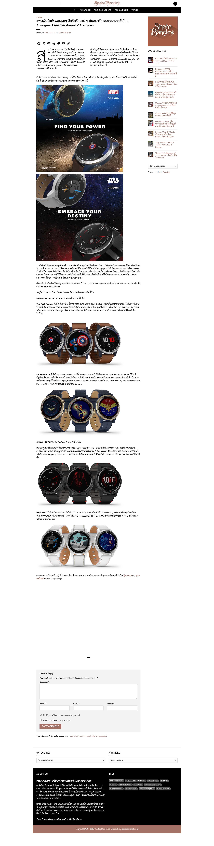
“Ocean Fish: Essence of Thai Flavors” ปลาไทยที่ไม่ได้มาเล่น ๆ (166, 155)
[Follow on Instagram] (41, 4)
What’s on (85, 10)
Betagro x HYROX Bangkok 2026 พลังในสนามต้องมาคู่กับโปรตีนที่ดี (166, 72)
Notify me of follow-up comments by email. (61, 715)
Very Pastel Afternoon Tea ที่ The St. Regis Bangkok (164, 144)
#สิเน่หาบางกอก (116, 781)
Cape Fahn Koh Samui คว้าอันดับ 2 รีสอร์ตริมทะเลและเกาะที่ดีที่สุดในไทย (166, 94)
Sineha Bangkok (65, 32)
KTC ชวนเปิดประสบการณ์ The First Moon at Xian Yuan (166, 60)
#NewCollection (125, 785)
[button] (175, 4)
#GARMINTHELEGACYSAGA (135, 781)
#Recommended (116, 789)
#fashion (138, 785)
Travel (135, 10)
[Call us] (57, 4)
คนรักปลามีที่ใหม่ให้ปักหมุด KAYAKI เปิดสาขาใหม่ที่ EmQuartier (166, 84)
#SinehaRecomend (163, 789)
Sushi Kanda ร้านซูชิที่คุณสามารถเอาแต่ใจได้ (165, 114)
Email (76, 703)
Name (43, 703)
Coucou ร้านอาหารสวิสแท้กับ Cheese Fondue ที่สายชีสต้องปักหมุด (166, 105)
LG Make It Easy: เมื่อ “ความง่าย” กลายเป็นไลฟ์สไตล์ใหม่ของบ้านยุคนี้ (165, 123)
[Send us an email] (54, 4)
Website (110, 703)
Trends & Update (102, 10)
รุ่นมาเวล (128, 575)
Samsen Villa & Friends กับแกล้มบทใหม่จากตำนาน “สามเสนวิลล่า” (165, 134)
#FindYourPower (131, 789)
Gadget (39, 17)
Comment (44, 682)
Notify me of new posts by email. (57, 720)
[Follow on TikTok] (44, 4)
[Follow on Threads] (51, 4)
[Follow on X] (48, 4)
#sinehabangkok (146, 789)
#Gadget (164, 781)
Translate (167, 172)
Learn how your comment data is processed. (88, 735)
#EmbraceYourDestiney (153, 785)
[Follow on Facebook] (38, 4)
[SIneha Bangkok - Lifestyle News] (107, 3)
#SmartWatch (153, 781)
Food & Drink (121, 10)
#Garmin (113, 785)
